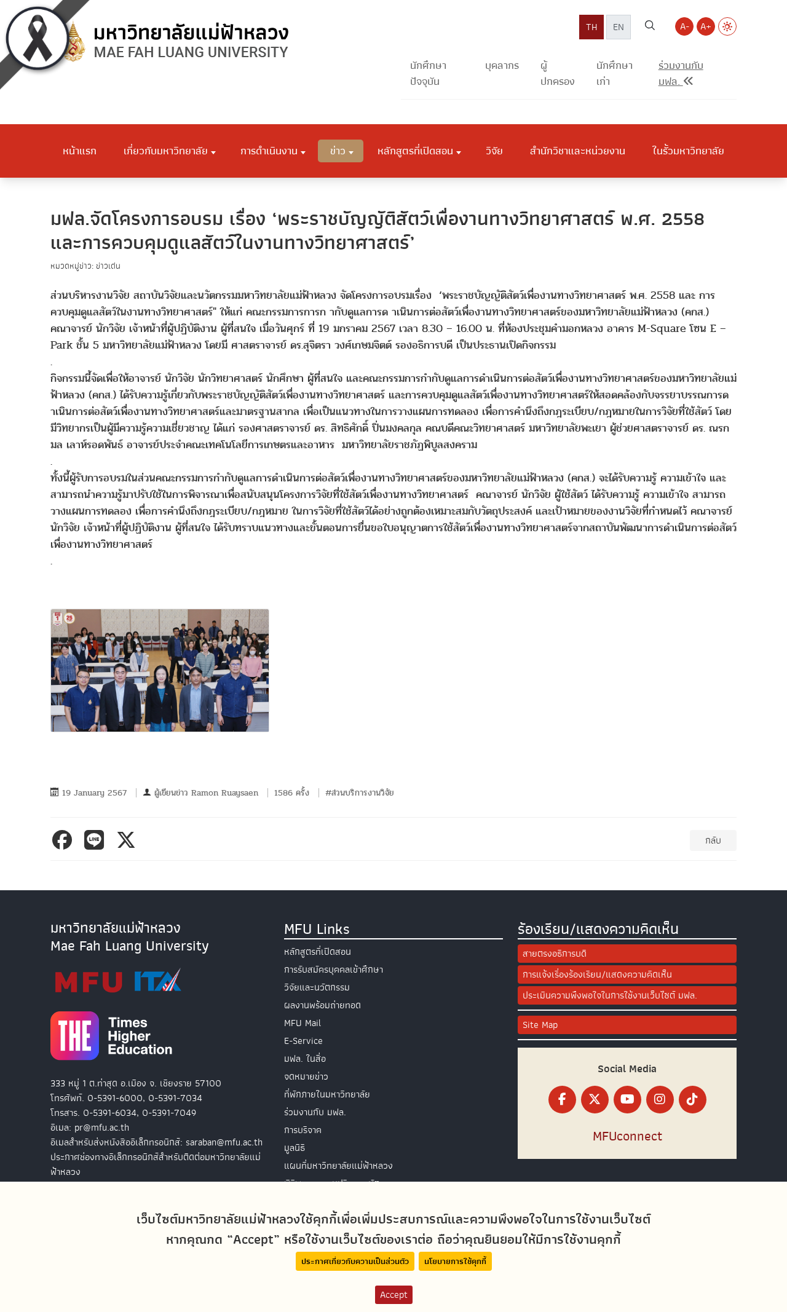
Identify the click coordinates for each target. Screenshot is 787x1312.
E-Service (303, 1040)
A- (684, 26)
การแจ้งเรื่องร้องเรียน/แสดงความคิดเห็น (597, 974)
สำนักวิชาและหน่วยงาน (577, 150)
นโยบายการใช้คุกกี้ (455, 1261)
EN (618, 27)
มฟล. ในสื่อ (305, 1058)
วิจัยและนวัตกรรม (317, 987)
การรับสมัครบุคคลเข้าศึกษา (333, 969)
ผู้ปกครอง (557, 73)
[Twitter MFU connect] (595, 1099)
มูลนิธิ (294, 1147)
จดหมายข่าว (306, 1076)
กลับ (713, 840)
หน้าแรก (80, 150)
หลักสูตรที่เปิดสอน (317, 951)
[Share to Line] (96, 840)
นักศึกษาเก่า (614, 73)
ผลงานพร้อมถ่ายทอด (322, 1005)
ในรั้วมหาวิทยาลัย (688, 150)
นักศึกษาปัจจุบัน (428, 73)
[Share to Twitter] (128, 840)
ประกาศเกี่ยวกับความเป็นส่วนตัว (355, 1261)
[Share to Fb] (64, 840)
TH (591, 27)
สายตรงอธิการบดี (555, 953)
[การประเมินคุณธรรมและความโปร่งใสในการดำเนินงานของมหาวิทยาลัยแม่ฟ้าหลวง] (118, 980)
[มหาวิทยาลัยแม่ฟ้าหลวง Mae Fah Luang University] (173, 41)
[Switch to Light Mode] (727, 26)
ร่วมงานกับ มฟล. (315, 1112)
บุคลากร (502, 65)
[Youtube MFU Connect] (627, 1099)
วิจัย (494, 150)
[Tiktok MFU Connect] (692, 1099)
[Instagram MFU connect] (660, 1099)
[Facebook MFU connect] (562, 1099)
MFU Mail (302, 1023)
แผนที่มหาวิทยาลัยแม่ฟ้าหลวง (338, 1165)
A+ (705, 26)
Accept (394, 1294)
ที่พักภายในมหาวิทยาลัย (327, 1094)
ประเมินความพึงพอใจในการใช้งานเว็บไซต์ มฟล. (610, 995)
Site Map (540, 1025)
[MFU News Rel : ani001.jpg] (160, 670)
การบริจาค (303, 1130)
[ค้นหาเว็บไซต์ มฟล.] (650, 27)
